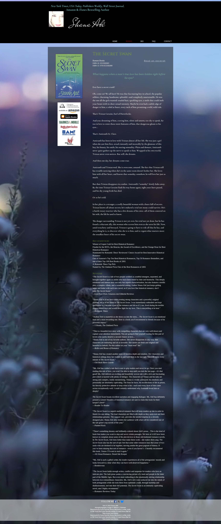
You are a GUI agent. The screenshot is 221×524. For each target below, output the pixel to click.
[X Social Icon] (118, 501)
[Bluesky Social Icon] (122, 501)
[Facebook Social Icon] (115, 501)
